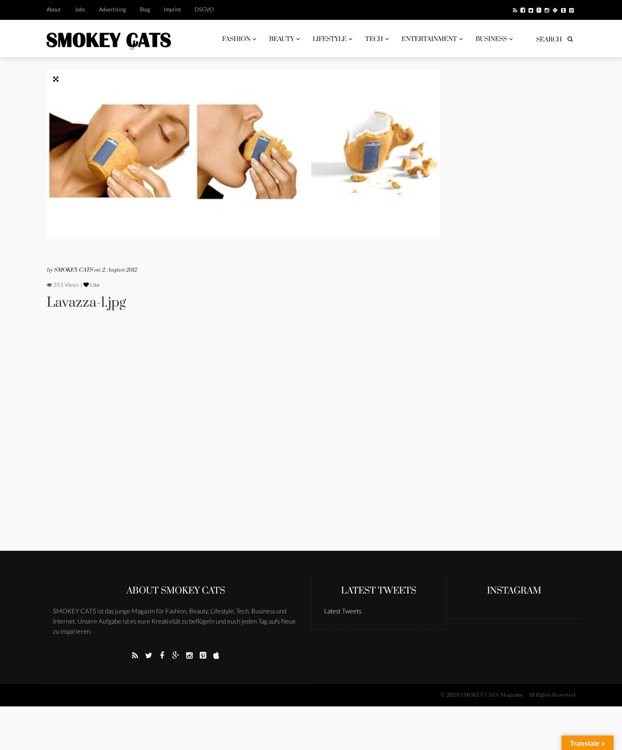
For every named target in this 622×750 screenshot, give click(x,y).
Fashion (236, 39)
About (54, 9)
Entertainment (429, 39)
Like (94, 284)
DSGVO (204, 9)
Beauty (281, 39)
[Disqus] (243, 442)
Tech (374, 39)
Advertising (112, 9)
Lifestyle (330, 39)
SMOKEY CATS (74, 269)
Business (491, 39)
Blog (145, 9)
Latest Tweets (378, 590)
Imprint (172, 9)
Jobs (79, 9)
